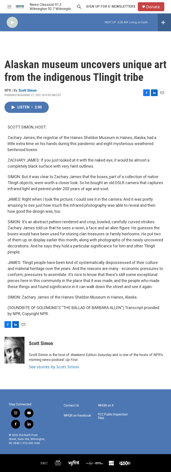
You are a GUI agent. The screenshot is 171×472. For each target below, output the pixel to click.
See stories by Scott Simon (54, 366)
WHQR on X (106, 405)
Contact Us (71, 405)
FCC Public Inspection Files (113, 416)
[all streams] (164, 22)
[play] (12, 22)
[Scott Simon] (14, 350)
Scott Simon (27, 90)
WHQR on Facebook (77, 415)
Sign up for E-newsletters (111, 6)
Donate (153, 6)
